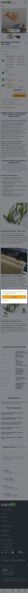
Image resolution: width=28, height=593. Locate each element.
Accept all (14, 296)
